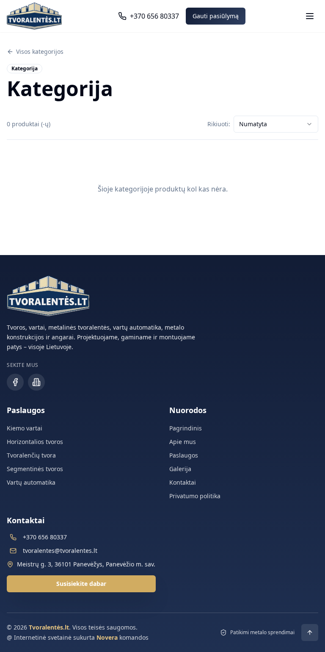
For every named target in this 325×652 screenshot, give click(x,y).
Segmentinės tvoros (35, 469)
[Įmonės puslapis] (36, 382)
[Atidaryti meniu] (309, 16)
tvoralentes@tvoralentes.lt (60, 551)
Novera (107, 637)
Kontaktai (182, 482)
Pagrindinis (185, 428)
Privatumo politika (194, 496)
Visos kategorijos (39, 51)
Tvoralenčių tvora (31, 455)
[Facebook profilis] (15, 382)
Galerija (180, 469)
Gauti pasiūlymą (216, 16)
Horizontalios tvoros (35, 442)
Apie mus (182, 442)
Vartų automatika (31, 482)
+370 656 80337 (45, 537)
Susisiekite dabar (81, 584)
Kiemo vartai (24, 428)
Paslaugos (183, 455)
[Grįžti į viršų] (309, 632)
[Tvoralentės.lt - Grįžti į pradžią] (34, 16)
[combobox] (276, 124)
